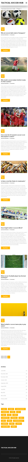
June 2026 (14, 370)
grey (3, 420)
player (21, 417)
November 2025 (14, 376)
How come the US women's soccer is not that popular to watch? (13, 135)
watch (12, 423)
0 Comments (12, 34)
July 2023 (14, 389)
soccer (4, 409)
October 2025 (14, 380)
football (11, 409)
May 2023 (14, 392)
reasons (18, 423)
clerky (12, 411)
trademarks (4, 411)
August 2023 (14, 386)
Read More (5, 50)
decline (13, 426)
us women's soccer (18, 420)
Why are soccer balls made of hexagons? (13, 33)
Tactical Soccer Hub (12, 2)
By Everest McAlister (5, 34)
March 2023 (14, 395)
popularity (4, 423)
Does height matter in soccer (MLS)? (12, 228)
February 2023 (14, 398)
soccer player (5, 426)
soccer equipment (20, 409)
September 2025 (14, 383)
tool (18, 411)
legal (3, 414)
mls (9, 414)
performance (5, 417)
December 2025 (14, 373)
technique (14, 417)
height (15, 414)
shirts (9, 420)
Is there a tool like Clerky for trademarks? (13, 181)
